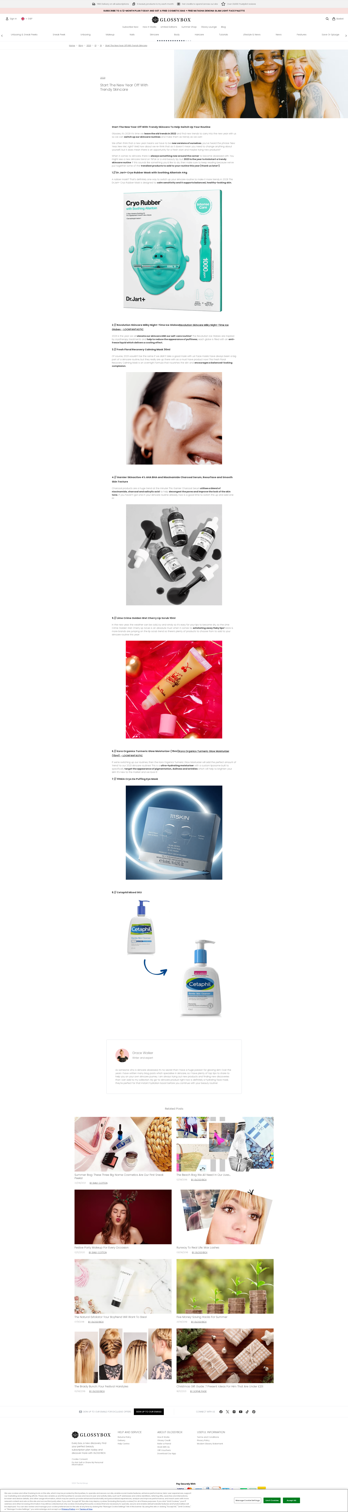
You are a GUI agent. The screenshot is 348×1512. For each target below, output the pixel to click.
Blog (81, 45)
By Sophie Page (198, 1391)
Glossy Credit (164, 1440)
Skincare (154, 34)
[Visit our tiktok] (247, 1411)
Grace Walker (142, 1053)
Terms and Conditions (208, 1437)
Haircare (199, 34)
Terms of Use (86, 1509)
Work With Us (163, 1447)
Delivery (121, 1440)
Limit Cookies (272, 1500)
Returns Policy (124, 1437)
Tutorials (223, 34)
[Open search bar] (327, 18)
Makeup (110, 34)
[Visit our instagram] (234, 1411)
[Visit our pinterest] (254, 1411)
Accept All (291, 1500)
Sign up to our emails (148, 1411)
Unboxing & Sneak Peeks (24, 34)
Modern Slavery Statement (210, 1443)
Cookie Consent (80, 1459)
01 (95, 45)
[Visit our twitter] (227, 1411)
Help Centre (123, 1443)
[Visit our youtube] (240, 1411)
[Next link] (346, 36)
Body (177, 34)
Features (301, 34)
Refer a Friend (164, 1443)
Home (72, 45)
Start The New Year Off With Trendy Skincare (126, 45)
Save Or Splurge (330, 34)
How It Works (163, 1437)
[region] (174, 1500)
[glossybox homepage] (174, 19)
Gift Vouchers (164, 1450)
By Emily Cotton (98, 1183)
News (279, 34)
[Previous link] (2, 36)
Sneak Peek (59, 34)
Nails (132, 34)
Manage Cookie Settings (248, 1500)
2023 (89, 45)
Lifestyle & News (251, 34)
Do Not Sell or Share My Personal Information (87, 1463)
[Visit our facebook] (221, 1411)
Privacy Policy (203, 1440)
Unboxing (86, 34)
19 (101, 45)
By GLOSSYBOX (199, 1179)
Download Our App (166, 1453)
